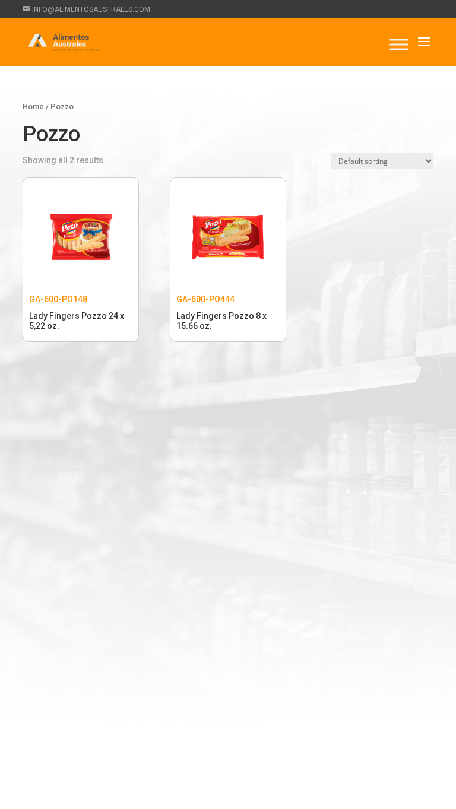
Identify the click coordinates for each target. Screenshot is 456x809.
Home (33, 106)
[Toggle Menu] (399, 44)
